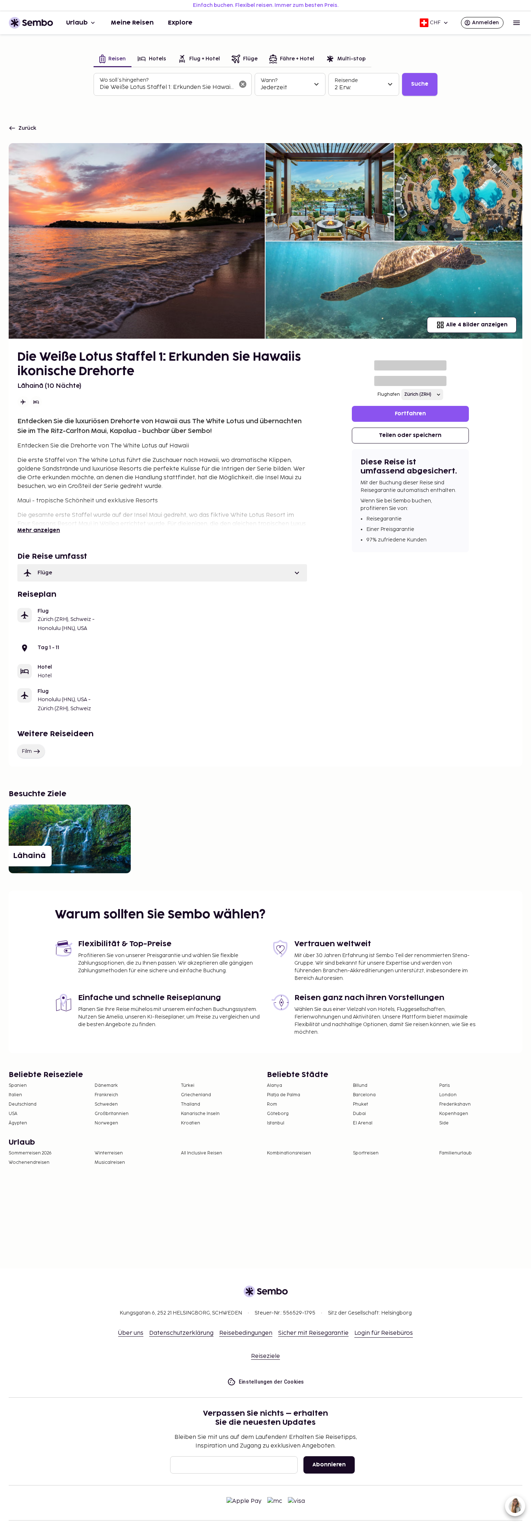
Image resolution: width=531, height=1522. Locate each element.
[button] (162, 573)
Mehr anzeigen (38, 530)
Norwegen (106, 1123)
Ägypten (18, 1123)
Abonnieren (329, 1464)
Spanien (18, 1085)
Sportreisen (366, 1153)
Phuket (360, 1104)
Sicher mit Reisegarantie (313, 1333)
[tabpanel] (265, 84)
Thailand (190, 1104)
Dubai (359, 1113)
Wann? (269, 80)
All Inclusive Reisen (201, 1153)
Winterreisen (109, 1153)
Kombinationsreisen (289, 1153)
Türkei (187, 1085)
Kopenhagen (453, 1113)
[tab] (112, 59)
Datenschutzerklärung (181, 1333)
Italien (15, 1095)
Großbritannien (112, 1113)
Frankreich (106, 1095)
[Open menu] (516, 23)
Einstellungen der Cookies (271, 1382)
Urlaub (77, 23)
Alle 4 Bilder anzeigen (477, 324)
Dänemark (106, 1085)
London (448, 1095)
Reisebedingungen (245, 1333)
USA (13, 1113)
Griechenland (196, 1095)
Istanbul (275, 1123)
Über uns (130, 1333)
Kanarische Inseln (200, 1113)
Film (27, 751)
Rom (272, 1104)
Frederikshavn (455, 1104)
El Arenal (362, 1123)
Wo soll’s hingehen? (124, 80)
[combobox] (167, 87)
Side (444, 1123)
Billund (360, 1085)
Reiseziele (265, 1356)
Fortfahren (410, 413)
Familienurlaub (455, 1153)
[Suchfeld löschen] (242, 84)
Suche (419, 84)
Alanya (274, 1085)
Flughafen (388, 394)
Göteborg (278, 1113)
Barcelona (364, 1095)
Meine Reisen (132, 23)
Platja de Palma (283, 1095)
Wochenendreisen (29, 1162)
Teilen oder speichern (410, 435)
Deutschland (22, 1104)
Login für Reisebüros (383, 1333)
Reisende (346, 80)
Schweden (106, 1104)
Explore (180, 23)
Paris (444, 1085)
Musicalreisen (110, 1162)
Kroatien (190, 1123)
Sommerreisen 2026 (30, 1153)
